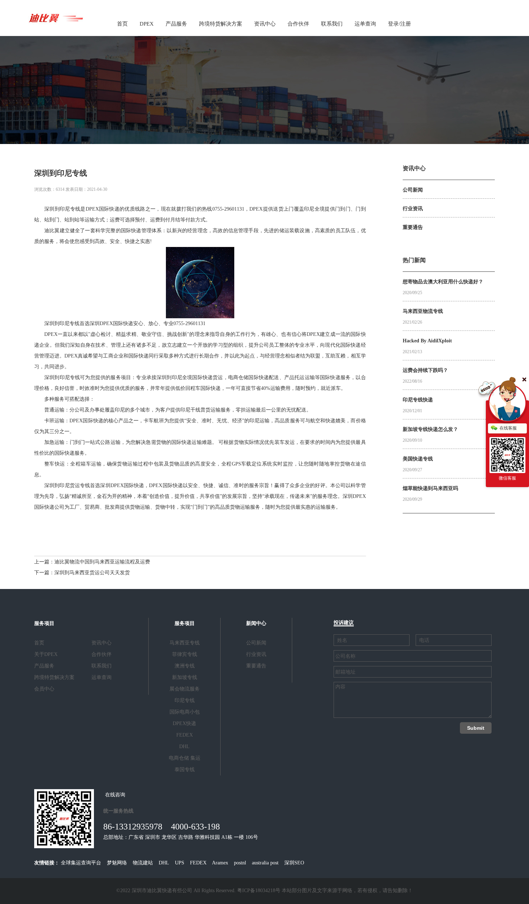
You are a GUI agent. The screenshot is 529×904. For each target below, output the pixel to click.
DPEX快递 (184, 723)
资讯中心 (265, 24)
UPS (179, 862)
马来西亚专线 (184, 643)
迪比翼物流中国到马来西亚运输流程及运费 (102, 562)
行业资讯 (256, 654)
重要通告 (256, 666)
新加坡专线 (184, 677)
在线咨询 (115, 794)
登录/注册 (399, 24)
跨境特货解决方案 (220, 24)
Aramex (220, 862)
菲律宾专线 (184, 654)
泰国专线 (185, 769)
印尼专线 (185, 700)
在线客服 (508, 428)
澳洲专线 (185, 666)
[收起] (507, 403)
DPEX (147, 24)
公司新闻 (256, 643)
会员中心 (44, 689)
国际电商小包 (184, 712)
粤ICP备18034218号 (258, 890)
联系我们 (332, 24)
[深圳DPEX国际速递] (55, 17)
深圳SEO (294, 862)
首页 (122, 24)
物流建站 (143, 862)
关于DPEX (46, 654)
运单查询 (365, 24)
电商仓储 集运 (184, 758)
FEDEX (184, 735)
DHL (184, 746)
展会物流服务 (184, 689)
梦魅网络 (117, 862)
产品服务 (176, 24)
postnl (240, 862)
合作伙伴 (298, 24)
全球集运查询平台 (81, 862)
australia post (265, 862)
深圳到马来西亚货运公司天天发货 (92, 572)
